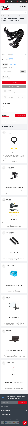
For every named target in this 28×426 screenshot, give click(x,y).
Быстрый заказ (14, 86)
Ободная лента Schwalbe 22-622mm (14, 285)
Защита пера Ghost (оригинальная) (14, 350)
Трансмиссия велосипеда (13, 15)
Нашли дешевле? (13, 64)
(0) (12, 54)
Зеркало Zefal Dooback (14, 317)
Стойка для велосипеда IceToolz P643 (14, 382)
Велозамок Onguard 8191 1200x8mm (14, 152)
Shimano (11, 58)
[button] (11, 1)
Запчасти (5, 15)
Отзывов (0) (5, 106)
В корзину (14, 82)
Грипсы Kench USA (14, 252)
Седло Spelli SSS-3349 (14, 219)
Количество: (5, 76)
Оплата (9, 90)
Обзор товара (6, 103)
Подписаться (22, 402)
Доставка (9, 96)
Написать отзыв (21, 115)
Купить (22, 71)
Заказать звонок (23, 7)
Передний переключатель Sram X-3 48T (14, 187)
